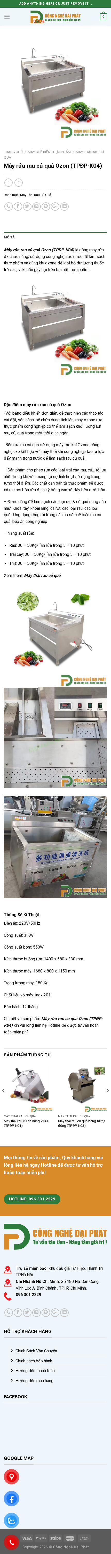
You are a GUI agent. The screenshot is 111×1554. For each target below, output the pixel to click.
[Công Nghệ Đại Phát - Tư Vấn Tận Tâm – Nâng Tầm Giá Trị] (55, 17)
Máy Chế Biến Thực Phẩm (49, 152)
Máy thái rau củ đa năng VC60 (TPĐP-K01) (26, 1123)
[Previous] (3, 1100)
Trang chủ (13, 152)
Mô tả (9, 237)
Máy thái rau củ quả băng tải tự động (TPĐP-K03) (81, 1123)
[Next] (107, 1100)
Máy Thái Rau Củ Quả (35, 195)
